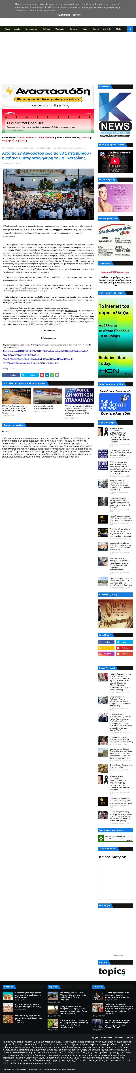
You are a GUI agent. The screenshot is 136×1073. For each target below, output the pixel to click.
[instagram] (106, 654)
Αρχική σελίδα (7, 148)
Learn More (63, 15)
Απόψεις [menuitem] (18, 29)
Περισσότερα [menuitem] (10, 35)
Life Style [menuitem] (107, 29)
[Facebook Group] (106, 659)
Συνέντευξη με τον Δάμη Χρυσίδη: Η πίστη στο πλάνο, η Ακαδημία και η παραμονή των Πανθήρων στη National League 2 (119, 1008)
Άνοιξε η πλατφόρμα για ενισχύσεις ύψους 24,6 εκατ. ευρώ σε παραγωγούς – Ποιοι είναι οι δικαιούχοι (73, 1010)
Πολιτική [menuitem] (46, 29)
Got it (77, 15)
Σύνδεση (129, 1037)
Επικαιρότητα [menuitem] (31, 29)
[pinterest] (124, 648)
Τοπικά (15, 148)
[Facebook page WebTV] (124, 659)
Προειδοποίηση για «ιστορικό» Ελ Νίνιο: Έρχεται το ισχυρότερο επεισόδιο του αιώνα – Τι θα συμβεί (120, 502)
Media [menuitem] (118, 29)
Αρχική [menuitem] (7, 29)
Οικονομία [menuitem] (59, 29)
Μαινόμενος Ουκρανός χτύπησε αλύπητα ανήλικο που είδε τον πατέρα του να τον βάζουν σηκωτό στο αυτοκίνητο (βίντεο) (121, 816)
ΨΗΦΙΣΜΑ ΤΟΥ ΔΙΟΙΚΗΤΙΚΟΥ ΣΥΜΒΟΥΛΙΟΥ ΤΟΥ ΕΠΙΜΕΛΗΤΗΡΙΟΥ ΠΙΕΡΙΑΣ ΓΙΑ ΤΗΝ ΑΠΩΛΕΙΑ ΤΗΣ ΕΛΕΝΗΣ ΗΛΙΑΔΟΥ (120, 435)
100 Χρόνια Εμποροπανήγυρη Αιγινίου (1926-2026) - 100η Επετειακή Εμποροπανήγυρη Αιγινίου (14, 409)
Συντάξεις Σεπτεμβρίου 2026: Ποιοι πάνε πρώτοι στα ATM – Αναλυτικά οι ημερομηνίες (120, 546)
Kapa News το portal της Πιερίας (27, 1069)
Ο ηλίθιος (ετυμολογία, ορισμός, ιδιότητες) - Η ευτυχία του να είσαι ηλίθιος (121, 739)
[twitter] (124, 642)
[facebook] (106, 642)
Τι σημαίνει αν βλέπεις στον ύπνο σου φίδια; (121, 766)
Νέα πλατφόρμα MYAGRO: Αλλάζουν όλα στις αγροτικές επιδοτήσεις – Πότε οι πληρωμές (73, 996)
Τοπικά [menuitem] (96, 29)
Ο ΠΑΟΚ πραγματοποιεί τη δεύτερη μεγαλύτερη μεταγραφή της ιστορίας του (117, 995)
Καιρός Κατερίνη (112, 857)
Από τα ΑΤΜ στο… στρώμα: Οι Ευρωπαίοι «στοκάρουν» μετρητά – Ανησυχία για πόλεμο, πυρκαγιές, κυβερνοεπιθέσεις (120, 564)
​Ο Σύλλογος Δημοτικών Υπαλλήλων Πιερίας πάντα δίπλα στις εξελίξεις (121, 453)
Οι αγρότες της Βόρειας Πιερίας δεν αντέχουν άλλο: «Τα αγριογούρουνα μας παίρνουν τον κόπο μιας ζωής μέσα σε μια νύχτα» (121, 753)
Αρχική (95, 1037)
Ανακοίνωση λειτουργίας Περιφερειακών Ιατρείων (43, 407)
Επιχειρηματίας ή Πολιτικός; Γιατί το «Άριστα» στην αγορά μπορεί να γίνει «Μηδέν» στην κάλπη (120, 485)
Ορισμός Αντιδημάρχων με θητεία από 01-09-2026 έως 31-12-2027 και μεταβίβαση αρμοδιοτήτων (121, 581)
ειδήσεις (85, 137)
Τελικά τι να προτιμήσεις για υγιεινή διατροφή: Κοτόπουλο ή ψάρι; (28, 1018)
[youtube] (124, 654)
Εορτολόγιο (118, 955)
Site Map (119, 1037)
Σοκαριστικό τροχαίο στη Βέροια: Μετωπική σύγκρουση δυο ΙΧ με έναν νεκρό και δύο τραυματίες (121, 532)
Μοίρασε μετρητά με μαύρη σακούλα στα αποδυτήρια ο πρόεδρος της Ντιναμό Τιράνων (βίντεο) (117, 1023)
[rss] (106, 648)
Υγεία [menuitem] (85, 29)
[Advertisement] (68, 58)
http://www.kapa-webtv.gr (68, 1069)
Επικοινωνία (106, 1037)
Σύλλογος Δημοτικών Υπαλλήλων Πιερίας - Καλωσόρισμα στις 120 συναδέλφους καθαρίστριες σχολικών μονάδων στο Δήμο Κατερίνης (79, 410)
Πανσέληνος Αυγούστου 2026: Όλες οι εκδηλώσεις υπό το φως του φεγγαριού (121, 518)
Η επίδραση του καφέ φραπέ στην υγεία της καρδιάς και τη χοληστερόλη (28, 995)
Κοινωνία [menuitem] (73, 29)
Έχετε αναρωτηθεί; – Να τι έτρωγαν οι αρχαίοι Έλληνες (28, 1005)
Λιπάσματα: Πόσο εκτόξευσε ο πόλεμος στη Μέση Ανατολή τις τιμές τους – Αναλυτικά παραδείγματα (74, 1023)
